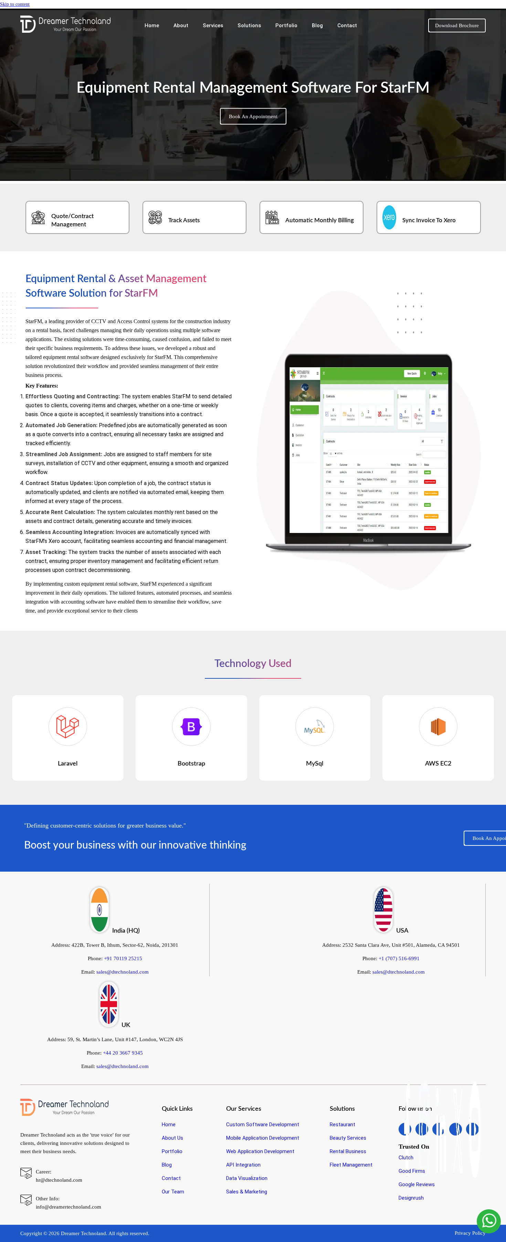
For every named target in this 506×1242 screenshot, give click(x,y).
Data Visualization (246, 1178)
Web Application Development (260, 1151)
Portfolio (286, 25)
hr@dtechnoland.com (59, 1180)
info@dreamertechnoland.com (68, 1207)
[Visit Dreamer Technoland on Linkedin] (441, 1129)
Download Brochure (457, 25)
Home (152, 25)
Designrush (411, 1198)
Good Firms (412, 1171)
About (180, 25)
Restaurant (342, 1124)
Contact (347, 25)
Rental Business (348, 1151)
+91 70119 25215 (123, 958)
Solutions (249, 25)
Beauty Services (348, 1138)
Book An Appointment (253, 116)
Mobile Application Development (262, 1138)
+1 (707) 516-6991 (399, 958)
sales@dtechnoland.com (122, 972)
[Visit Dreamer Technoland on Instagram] (424, 1129)
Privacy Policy (470, 1233)
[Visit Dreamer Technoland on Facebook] (407, 1129)
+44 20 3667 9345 (123, 1053)
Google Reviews (417, 1184)
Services (213, 25)
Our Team (173, 1192)
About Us (172, 1138)
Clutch (406, 1157)
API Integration (243, 1165)
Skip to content (15, 4)
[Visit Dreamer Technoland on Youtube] (474, 1129)
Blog (317, 25)
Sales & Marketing (246, 1192)
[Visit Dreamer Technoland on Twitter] (458, 1129)
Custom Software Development (262, 1124)
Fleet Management (351, 1165)
